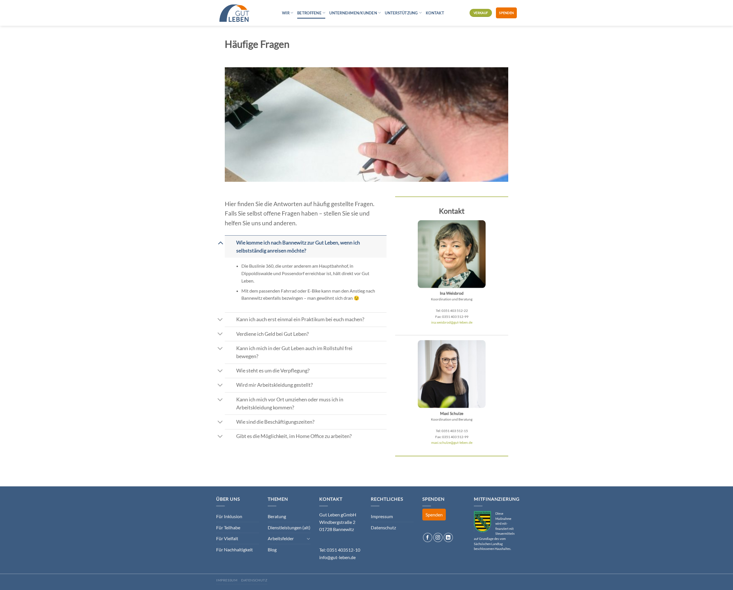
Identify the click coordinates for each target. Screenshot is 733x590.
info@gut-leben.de (337, 557)
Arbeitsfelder (281, 538)
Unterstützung (401, 13)
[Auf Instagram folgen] (438, 537)
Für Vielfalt (227, 538)
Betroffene (309, 13)
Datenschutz (383, 527)
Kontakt (435, 13)
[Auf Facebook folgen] (427, 537)
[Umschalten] (220, 242)
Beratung (277, 516)
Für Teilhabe (228, 527)
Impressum (382, 516)
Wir (285, 13)
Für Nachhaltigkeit (234, 549)
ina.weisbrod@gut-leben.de (451, 322)
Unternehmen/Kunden (353, 13)
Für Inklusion (229, 516)
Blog (272, 549)
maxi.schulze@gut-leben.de (451, 442)
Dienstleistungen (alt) (289, 527)
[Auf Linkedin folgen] (448, 537)
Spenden (506, 13)
